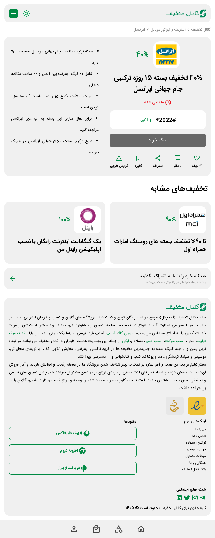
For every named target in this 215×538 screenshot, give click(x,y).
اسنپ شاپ (154, 341)
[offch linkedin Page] (179, 497)
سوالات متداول (195, 456)
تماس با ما (199, 436)
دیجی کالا (125, 333)
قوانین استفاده (196, 442)
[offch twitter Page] (187, 497)
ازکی (125, 341)
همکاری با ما (197, 463)
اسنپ (110, 333)
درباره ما (200, 429)
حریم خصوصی (196, 449)
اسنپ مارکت (175, 341)
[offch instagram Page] (194, 497)
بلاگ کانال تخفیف (194, 469)
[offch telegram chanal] (202, 497)
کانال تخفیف (171, 508)
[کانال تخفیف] (186, 13)
